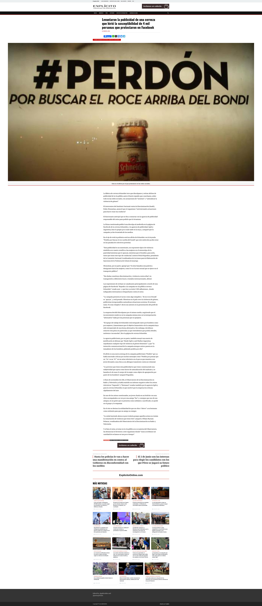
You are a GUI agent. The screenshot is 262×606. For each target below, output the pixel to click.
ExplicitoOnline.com (131, 475)
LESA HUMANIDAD (104, 1)
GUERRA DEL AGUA (134, 13)
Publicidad (115, 440)
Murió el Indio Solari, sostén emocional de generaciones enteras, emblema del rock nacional (130, 579)
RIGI (133, 1)
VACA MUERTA (123, 1)
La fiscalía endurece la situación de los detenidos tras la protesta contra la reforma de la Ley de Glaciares (157, 579)
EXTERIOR (112, 13)
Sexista (126, 440)
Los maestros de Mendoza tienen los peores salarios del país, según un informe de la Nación (102, 554)
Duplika (167, 604)
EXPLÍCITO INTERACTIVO (122, 13)
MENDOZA (101, 13)
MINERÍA (129, 1)
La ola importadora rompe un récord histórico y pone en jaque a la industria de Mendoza (160, 504)
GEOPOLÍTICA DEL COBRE (115, 1)
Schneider (121, 440)
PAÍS (107, 13)
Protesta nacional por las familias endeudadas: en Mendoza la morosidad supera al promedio (141, 504)
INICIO (95, 13)
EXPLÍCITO (104, 604)
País (111, 440)
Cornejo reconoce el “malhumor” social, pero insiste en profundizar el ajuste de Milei (121, 529)
